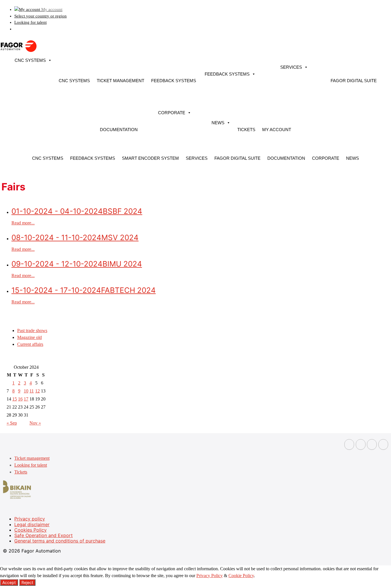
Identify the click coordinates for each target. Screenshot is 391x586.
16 (20, 398)
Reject (27, 582)
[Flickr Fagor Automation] (349, 444)
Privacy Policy (209, 575)
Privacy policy (29, 519)
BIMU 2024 (76, 263)
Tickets (246, 129)
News (218, 122)
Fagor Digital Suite (354, 80)
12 (37, 390)
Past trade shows (32, 330)
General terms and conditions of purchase (59, 541)
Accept (9, 582)
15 (14, 398)
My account (276, 129)
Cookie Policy (241, 575)
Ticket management (120, 80)
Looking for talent (30, 22)
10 (26, 390)
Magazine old (29, 337)
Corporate (171, 112)
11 (31, 390)
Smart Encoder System (150, 158)
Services (291, 67)
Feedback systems (173, 80)
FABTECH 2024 (83, 290)
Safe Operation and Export (43, 535)
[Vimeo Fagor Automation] (372, 444)
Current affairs (30, 344)
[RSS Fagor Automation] (383, 444)
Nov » (35, 423)
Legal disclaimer (32, 524)
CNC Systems (30, 60)
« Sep (12, 423)
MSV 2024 (75, 237)
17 (26, 398)
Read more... (23, 222)
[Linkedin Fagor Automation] (361, 444)
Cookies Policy (30, 530)
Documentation (119, 129)
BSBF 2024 (76, 211)
